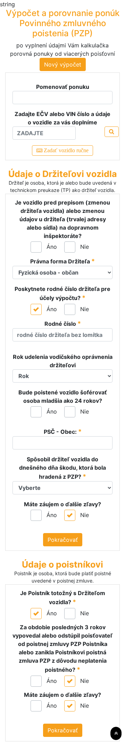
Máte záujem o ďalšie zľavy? (62, 504)
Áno (52, 246)
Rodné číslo (62, 323)
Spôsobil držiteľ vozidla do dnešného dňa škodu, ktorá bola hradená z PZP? (62, 468)
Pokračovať (63, 539)
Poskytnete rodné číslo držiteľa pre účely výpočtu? (62, 293)
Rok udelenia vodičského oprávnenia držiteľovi (62, 361)
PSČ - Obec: (63, 431)
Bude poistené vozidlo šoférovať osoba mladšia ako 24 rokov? (62, 396)
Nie (84, 246)
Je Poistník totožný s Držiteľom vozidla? (62, 598)
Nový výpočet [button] (62, 64)
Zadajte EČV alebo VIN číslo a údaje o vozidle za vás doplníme (62, 118)
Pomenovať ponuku (62, 86)
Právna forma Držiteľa (62, 261)
